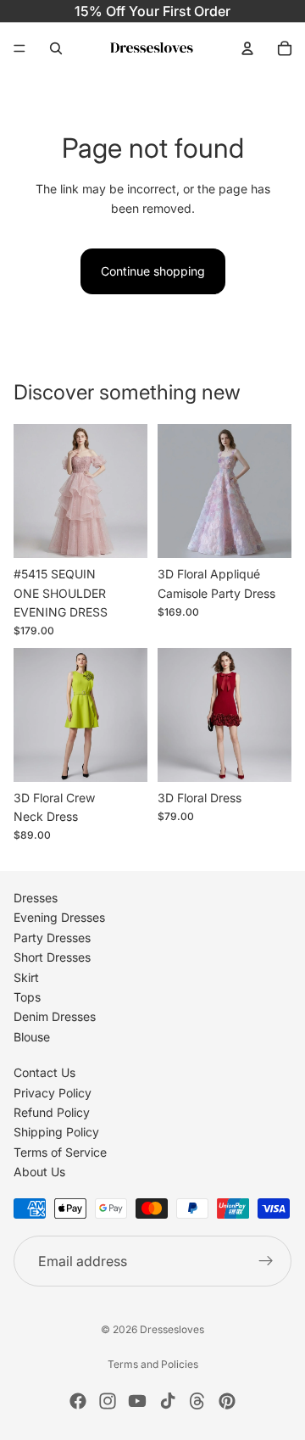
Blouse (32, 1036)
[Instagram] (107, 1401)
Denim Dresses (55, 1016)
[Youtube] (137, 1401)
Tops (27, 997)
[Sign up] (266, 1261)
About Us (39, 1171)
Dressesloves (172, 1329)
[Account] (247, 48)
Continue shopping (153, 271)
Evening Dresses (59, 917)
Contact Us (44, 1072)
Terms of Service (60, 1151)
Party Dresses (52, 937)
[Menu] (19, 48)
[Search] (56, 48)
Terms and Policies (153, 1364)
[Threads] (197, 1401)
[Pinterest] (227, 1401)
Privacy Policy (53, 1092)
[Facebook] (78, 1401)
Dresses (36, 897)
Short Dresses (52, 957)
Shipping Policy (56, 1132)
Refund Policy (52, 1112)
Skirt (26, 976)
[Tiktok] (168, 1401)
